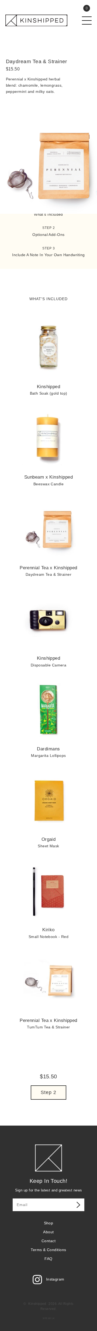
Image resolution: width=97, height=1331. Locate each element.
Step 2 (48, 1092)
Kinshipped (37, 1303)
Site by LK (49, 1318)
